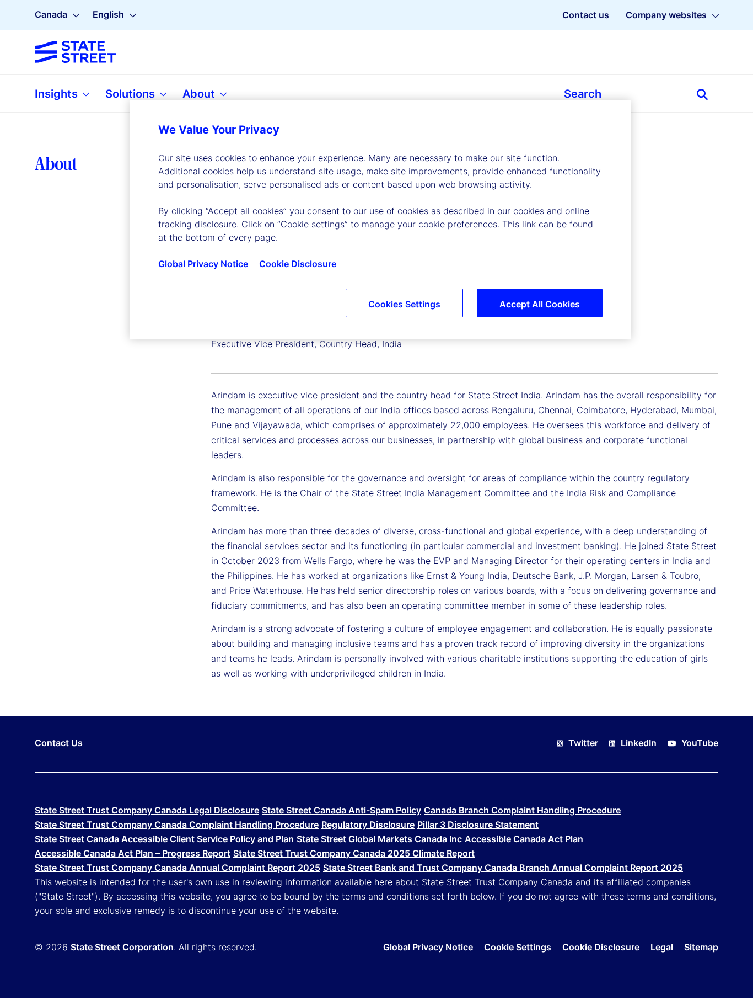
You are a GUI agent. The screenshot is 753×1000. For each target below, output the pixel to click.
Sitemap (701, 947)
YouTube (699, 742)
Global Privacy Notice (428, 947)
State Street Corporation (122, 947)
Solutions (131, 93)
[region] (380, 219)
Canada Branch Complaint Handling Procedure (522, 810)
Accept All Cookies (539, 304)
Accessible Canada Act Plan (524, 838)
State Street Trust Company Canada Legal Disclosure (147, 810)
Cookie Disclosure (600, 947)
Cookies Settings (404, 304)
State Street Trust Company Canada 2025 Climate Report (354, 853)
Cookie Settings (517, 947)
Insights (57, 93)
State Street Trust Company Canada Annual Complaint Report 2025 (177, 867)
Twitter (583, 742)
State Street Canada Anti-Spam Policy (341, 810)
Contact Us (59, 742)
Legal (661, 947)
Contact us (585, 14)
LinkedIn (639, 742)
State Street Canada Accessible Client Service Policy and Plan (164, 838)
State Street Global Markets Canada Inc (379, 838)
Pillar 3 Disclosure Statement (478, 824)
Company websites (666, 14)
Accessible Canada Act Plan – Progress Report (132, 853)
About (200, 93)
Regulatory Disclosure (368, 824)
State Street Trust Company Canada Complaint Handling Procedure (177, 824)
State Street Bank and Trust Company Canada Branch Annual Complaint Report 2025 (503, 867)
